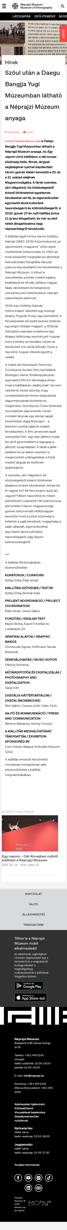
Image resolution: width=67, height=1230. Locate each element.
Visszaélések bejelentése (29, 1112)
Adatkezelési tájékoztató (29, 1104)
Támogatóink (33, 925)
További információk (26, 1165)
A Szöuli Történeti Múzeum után (23, 141)
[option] (30, 843)
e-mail (30, 132)
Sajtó (33, 904)
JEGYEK (63, 33)
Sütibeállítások (23, 1108)
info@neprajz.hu (34, 1076)
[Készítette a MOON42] (40, 1203)
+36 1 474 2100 (34, 1055)
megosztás (13, 132)
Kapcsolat (33, 894)
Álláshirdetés (33, 914)
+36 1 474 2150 (37, 1084)
